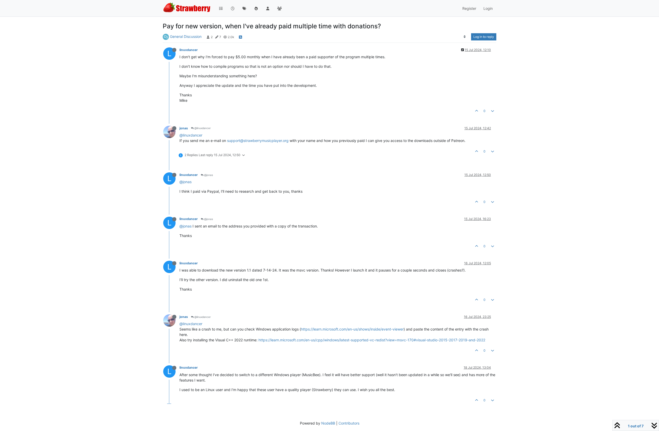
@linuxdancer (202, 128)
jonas (183, 128)
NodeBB (328, 423)
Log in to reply (483, 37)
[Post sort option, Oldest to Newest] (465, 36)
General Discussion (186, 36)
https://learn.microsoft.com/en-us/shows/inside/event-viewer (352, 329)
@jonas (208, 174)
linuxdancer (188, 50)
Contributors (349, 423)
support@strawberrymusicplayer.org (258, 140)
